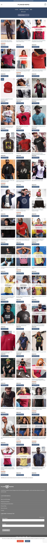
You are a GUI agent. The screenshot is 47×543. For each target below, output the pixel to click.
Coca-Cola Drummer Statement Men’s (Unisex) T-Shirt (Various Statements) (23, 239)
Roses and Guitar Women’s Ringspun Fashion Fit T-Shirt (22, 468)
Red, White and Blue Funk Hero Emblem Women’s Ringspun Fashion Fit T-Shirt (23, 70)
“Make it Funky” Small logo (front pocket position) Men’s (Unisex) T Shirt (39, 70)
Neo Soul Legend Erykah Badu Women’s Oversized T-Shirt (23, 297)
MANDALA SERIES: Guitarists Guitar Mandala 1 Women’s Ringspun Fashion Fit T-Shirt (8, 468)
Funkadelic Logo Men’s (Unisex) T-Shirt (23, 153)
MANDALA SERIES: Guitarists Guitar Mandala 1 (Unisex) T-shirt (22, 210)
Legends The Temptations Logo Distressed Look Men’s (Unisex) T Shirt (38, 154)
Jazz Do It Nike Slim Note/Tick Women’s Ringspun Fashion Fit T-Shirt (39, 409)
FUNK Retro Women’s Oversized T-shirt (39, 351)
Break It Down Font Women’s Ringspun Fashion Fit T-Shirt (8, 239)
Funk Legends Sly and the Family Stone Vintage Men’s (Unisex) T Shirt (38, 41)
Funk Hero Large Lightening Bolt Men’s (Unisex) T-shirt (23, 352)
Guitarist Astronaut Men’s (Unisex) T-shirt (7, 379)
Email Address (5, 518)
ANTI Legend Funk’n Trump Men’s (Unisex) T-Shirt (22, 127)
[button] (1, 4)
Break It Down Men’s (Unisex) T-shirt (7, 324)
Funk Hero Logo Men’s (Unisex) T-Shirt (7, 408)
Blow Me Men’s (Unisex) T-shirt (37, 180)
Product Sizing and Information (7, 503)
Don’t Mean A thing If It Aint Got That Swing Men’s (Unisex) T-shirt (23, 325)
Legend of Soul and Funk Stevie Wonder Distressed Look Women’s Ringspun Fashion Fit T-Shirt (8, 297)
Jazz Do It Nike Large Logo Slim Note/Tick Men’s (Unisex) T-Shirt (6, 41)
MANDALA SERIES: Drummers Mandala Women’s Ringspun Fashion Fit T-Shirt (39, 438)
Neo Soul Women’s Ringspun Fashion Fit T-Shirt (39, 297)
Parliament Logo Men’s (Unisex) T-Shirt (23, 379)
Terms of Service (4, 508)
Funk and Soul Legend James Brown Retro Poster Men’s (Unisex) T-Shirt (38, 325)
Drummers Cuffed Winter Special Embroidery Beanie (7, 99)
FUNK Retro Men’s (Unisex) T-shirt (7, 153)
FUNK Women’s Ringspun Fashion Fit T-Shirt (23, 268)
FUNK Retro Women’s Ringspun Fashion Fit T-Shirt (8, 268)
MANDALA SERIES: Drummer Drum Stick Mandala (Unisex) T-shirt (38, 468)
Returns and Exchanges (5, 499)
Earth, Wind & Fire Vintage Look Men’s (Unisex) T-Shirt (38, 127)
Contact (2, 510)
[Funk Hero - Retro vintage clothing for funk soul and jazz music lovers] (23, 4)
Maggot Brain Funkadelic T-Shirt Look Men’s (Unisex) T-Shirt (7, 181)
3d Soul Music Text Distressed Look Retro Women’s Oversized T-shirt (7, 127)
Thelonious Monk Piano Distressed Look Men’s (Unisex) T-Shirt (23, 181)
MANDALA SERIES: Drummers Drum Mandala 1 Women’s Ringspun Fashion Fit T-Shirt (23, 438)
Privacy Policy (3, 505)
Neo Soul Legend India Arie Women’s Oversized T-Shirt (22, 99)
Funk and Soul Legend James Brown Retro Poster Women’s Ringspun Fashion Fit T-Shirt (38, 239)
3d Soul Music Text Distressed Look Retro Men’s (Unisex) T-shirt (38, 99)
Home (16, 9)
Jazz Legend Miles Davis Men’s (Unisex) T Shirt (8, 438)
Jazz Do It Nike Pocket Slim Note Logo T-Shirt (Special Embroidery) (8, 70)
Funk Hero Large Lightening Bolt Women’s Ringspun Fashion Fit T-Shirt (38, 379)
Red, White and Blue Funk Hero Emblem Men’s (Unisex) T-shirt (23, 41)
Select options (5, 46)
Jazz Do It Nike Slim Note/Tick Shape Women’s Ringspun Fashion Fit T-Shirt (23, 409)
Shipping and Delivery (5, 501)
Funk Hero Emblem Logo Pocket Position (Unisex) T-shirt (6, 352)
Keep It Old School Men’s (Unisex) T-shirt (7, 210)
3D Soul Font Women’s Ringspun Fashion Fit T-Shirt (37, 210)
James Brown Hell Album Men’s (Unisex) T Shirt (39, 268)
